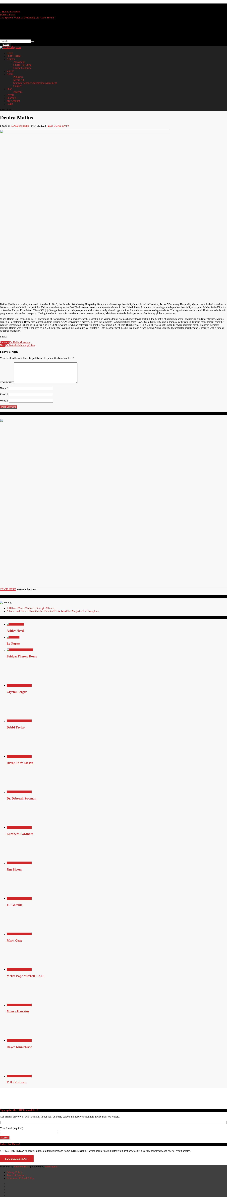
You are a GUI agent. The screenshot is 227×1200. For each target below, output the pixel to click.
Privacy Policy (14, 1172)
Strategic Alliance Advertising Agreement (35, 82)
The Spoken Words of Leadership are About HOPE (27, 17)
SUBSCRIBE (14, 56)
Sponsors (11, 97)
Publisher (18, 77)
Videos (10, 71)
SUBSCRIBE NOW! (16, 1158)
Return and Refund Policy (20, 1178)
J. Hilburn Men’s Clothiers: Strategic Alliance (30, 608)
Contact (17, 85)
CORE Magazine (20, 125)
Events (10, 94)
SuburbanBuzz (22, 1166)
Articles (11, 59)
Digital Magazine (22, 68)
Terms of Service (15, 1175)
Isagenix (17, 91)
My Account (13, 100)
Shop (9, 88)
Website (4, 400)
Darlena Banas (7, 14)
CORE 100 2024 (22, 65)
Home (10, 53)
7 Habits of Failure (10, 11)
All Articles (19, 62)
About (10, 74)
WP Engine (51, 1166)
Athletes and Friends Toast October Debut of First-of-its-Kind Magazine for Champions (53, 611)
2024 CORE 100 (57, 125)
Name (4, 388)
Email (4, 394)
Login (10, 103)
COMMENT (7, 382)
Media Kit (18, 80)
